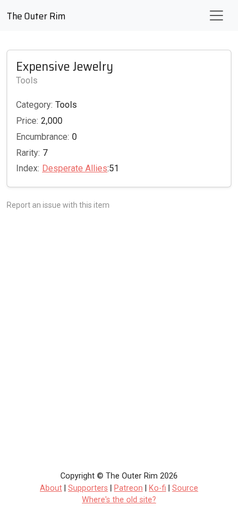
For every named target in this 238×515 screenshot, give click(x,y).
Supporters (88, 488)
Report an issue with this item (58, 205)
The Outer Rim (36, 16)
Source (185, 488)
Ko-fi (157, 488)
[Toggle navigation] (216, 15)
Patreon (128, 488)
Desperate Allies (74, 168)
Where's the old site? (119, 500)
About (51, 488)
